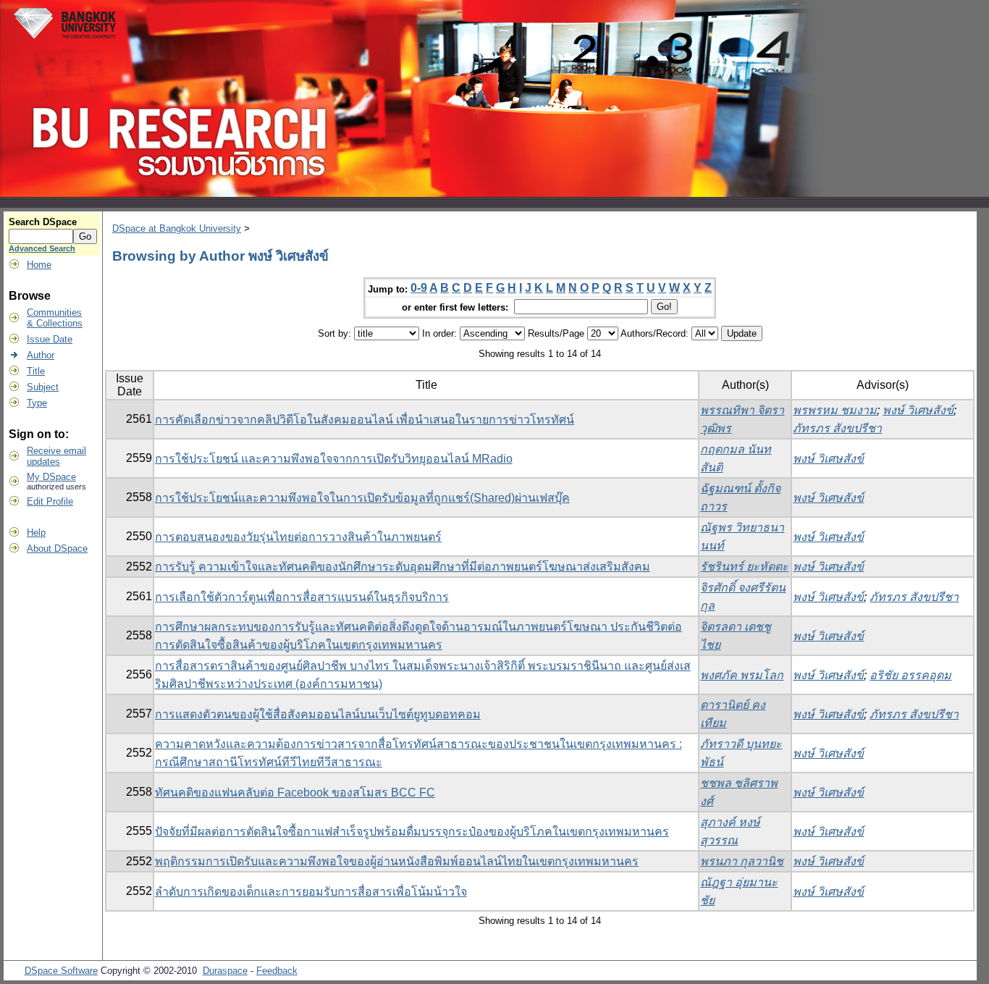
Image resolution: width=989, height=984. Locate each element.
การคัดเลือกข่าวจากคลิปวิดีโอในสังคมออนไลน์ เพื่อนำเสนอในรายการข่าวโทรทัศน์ (364, 419)
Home (39, 264)
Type (37, 403)
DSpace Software (61, 970)
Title (36, 371)
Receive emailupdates (56, 456)
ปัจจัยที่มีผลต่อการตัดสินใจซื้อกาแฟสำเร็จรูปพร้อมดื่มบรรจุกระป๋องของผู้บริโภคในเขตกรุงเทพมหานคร (412, 831)
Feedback (277, 970)
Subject (43, 387)
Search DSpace (43, 221)
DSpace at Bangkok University (176, 228)
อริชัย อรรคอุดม (910, 675)
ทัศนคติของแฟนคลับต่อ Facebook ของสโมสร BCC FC (295, 792)
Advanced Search (42, 248)
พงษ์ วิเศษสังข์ (918, 410)
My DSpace (51, 476)
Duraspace (225, 970)
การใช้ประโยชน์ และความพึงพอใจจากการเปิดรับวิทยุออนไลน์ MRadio (334, 459)
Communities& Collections (55, 318)
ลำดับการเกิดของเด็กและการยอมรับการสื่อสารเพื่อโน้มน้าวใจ (311, 892)
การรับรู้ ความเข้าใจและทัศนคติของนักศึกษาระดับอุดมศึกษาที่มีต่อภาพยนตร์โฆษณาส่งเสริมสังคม (402, 566)
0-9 (419, 288)
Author (40, 355)
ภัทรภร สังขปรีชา (837, 428)
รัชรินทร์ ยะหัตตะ (744, 566)
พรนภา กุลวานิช (741, 861)
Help (36, 532)
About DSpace (57, 548)
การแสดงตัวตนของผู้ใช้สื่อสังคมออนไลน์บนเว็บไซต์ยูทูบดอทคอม (318, 714)
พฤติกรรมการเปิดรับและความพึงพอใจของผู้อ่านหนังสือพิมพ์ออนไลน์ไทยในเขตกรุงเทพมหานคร (397, 861)
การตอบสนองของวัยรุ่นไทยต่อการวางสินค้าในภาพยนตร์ (298, 537)
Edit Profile (50, 501)
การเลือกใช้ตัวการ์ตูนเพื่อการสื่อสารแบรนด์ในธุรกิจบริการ (302, 597)
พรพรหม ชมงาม (835, 410)
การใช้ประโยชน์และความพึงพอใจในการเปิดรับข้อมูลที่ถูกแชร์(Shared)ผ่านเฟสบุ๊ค (362, 498)
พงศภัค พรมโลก (741, 675)
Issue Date (49, 339)
